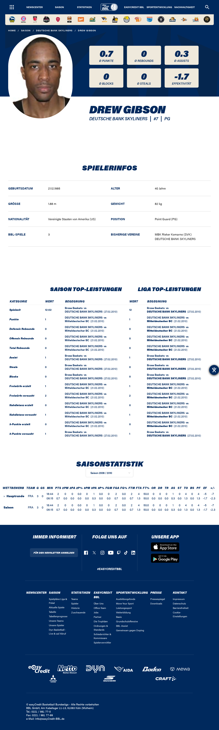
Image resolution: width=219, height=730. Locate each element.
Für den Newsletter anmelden (54, 552)
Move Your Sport (125, 603)
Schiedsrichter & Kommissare (102, 636)
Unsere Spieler (56, 625)
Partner (97, 617)
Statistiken (84, 7)
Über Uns (99, 603)
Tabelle (52, 611)
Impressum (179, 599)
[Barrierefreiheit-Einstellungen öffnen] (214, 370)
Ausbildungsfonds (125, 599)
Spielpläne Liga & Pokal (58, 601)
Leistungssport (124, 608)
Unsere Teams (56, 620)
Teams (74, 599)
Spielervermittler (102, 642)
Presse (156, 592)
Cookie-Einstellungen (180, 614)
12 (130, 310)
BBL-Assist (122, 626)
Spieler (75, 603)
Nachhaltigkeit (184, 7)
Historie (75, 608)
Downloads (156, 603)
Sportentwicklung (159, 7)
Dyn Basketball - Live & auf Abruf (57, 631)
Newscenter (34, 7)
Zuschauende (78, 612)
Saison (59, 7)
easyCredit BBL (134, 7)
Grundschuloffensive (127, 621)
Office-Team (100, 608)
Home (12, 30)
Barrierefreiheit (180, 608)
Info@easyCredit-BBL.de (49, 718)
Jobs (96, 612)
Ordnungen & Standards (101, 627)
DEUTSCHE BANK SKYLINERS (54, 30)
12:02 (48, 310)
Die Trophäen (101, 621)
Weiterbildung (123, 612)
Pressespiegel (157, 599)
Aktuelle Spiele (56, 607)
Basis (119, 617)
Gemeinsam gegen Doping (130, 630)
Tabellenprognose (58, 616)
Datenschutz (179, 603)
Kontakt (180, 592)
